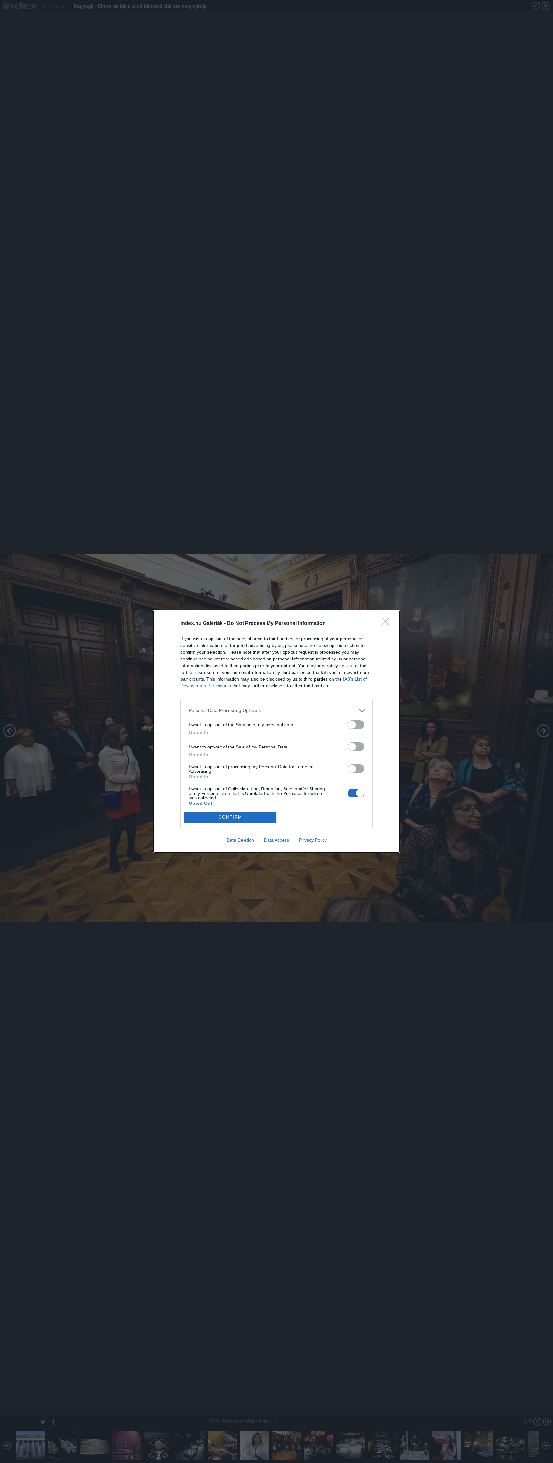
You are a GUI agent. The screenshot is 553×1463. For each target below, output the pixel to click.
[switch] (356, 724)
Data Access (276, 840)
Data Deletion (240, 840)
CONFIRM (230, 817)
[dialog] (276, 731)
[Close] (387, 624)
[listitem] (276, 710)
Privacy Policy (313, 840)
